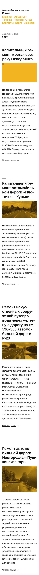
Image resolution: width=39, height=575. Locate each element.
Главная (7, 16)
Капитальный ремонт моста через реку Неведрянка (17, 54)
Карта (18, 23)
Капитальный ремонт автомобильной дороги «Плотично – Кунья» (18, 189)
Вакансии (29, 23)
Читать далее (10, 160)
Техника (7, 19)
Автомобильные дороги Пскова (15, 11)
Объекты (19, 16)
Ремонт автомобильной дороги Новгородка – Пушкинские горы (19, 455)
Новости (19, 19)
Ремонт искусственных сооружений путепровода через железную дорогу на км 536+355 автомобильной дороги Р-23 (18, 322)
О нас (28, 19)
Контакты (8, 23)
